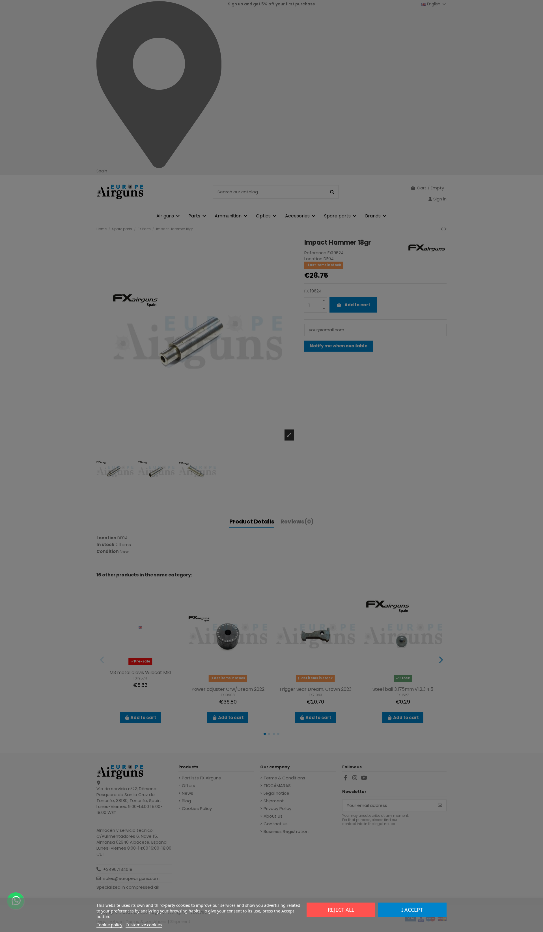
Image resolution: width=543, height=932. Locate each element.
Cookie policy (109, 924)
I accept (412, 909)
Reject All (341, 909)
